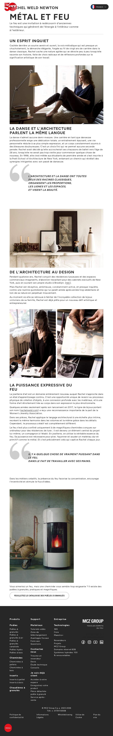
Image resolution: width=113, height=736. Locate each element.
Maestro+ (59, 635)
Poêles (14, 625)
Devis (33, 661)
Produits (15, 619)
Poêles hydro (16, 649)
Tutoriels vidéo (38, 629)
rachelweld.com (29, 410)
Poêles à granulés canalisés (14, 644)
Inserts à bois (16, 682)
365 (56, 629)
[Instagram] (89, 642)
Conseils (35, 667)
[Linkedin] (101, 642)
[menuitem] (21, 716)
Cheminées (16, 657)
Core (56, 632)
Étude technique (39, 664)
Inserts (14, 675)
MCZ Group (60, 646)
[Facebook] (83, 642)
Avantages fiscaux (40, 638)
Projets (57, 643)
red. (68, 282)
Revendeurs (60, 640)
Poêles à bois (16, 652)
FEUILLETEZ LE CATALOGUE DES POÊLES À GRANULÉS (39, 596)
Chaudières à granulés (17, 689)
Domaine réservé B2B (65, 649)
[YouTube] (95, 642)
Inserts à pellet (17, 679)
